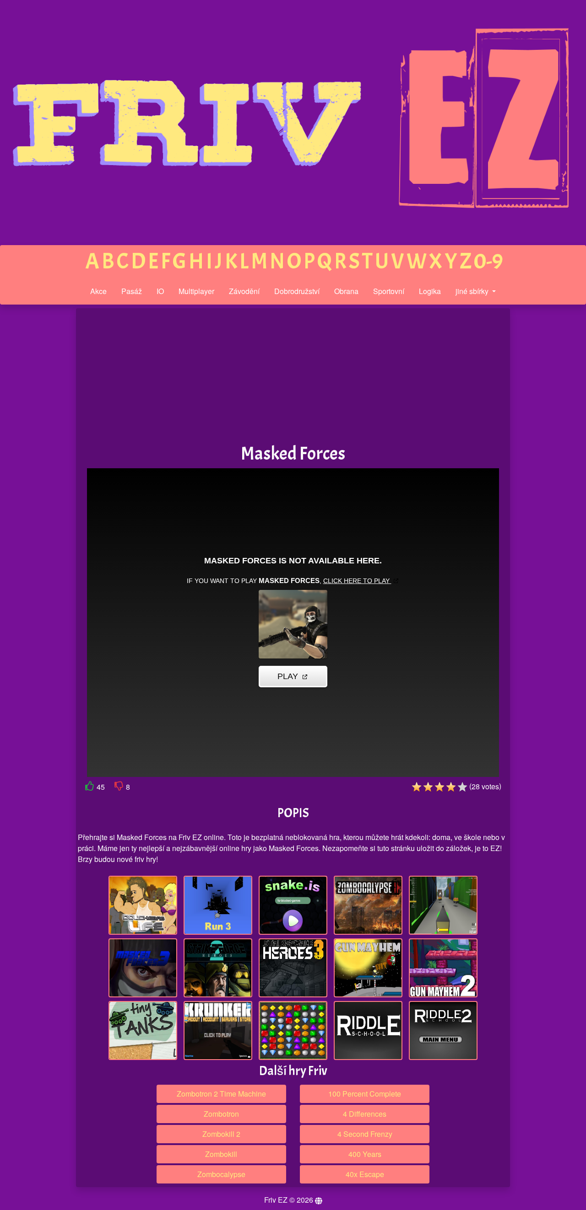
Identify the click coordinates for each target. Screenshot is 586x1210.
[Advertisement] (38, 450)
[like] (90, 788)
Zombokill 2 (221, 1134)
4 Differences (364, 1113)
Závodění (244, 291)
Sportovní (388, 291)
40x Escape (365, 1174)
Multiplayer (196, 291)
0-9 (488, 261)
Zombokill (221, 1154)
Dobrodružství (297, 291)
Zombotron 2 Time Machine (221, 1093)
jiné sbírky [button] (473, 291)
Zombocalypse (221, 1174)
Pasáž (131, 291)
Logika (430, 291)
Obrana (346, 291)
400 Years (364, 1154)
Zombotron (221, 1113)
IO (160, 291)
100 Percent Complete (364, 1093)
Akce (98, 291)
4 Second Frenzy (364, 1134)
